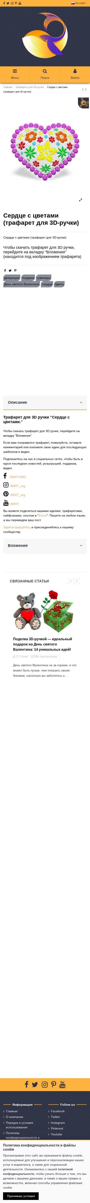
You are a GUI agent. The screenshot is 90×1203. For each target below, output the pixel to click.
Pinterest (57, 1128)
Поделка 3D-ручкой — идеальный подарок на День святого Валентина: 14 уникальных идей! (42, 644)
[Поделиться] (5, 270)
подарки (28, 278)
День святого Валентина (21, 284)
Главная (12, 1111)
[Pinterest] (15, 270)
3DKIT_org (17, 486)
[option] (45, 153)
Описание (17, 402)
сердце (47, 284)
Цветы (59, 284)
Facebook (58, 1111)
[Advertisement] (45, 341)
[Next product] (86, 89)
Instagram (58, 1122)
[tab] (45, 403)
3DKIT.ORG (18, 477)
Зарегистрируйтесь (17, 527)
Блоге (42, 515)
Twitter (55, 1117)
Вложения (18, 545)
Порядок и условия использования (19, 1125)
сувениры (43, 278)
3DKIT (14, 504)
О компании (14, 1117)
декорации (11, 278)
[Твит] (10, 270)
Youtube (56, 1134)
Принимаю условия (21, 1196)
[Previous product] (83, 89)
